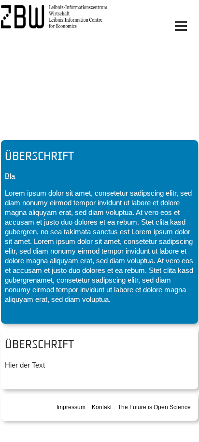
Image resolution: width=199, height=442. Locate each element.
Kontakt (102, 407)
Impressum (71, 407)
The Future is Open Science (154, 407)
